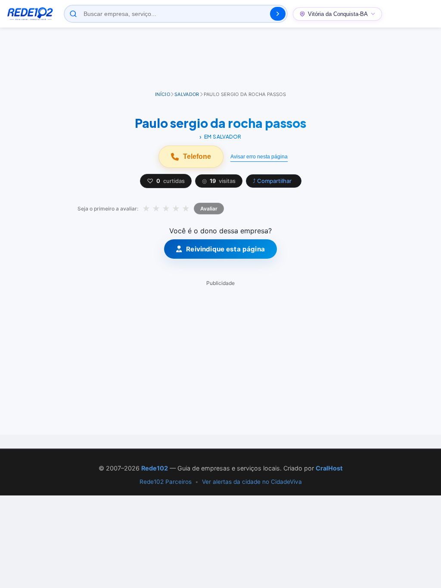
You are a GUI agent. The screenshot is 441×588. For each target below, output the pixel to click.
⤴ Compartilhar (272, 180)
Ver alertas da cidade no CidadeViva (252, 481)
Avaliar (208, 208)
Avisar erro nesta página (259, 157)
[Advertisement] (220, 60)
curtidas (166, 181)
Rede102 (154, 468)
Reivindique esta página (225, 249)
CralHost (329, 468)
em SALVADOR (223, 136)
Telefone (197, 156)
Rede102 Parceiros (166, 481)
